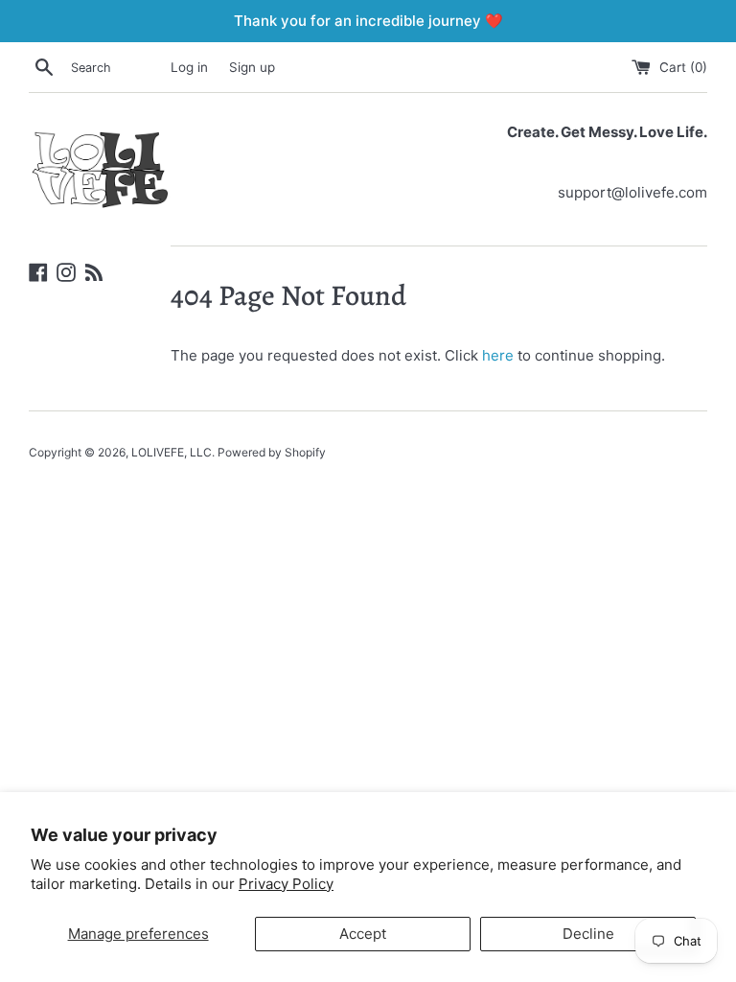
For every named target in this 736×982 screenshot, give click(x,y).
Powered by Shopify (272, 452)
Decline (588, 933)
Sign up (252, 67)
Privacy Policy (286, 884)
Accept (362, 933)
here (498, 355)
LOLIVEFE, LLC (171, 452)
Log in (189, 67)
